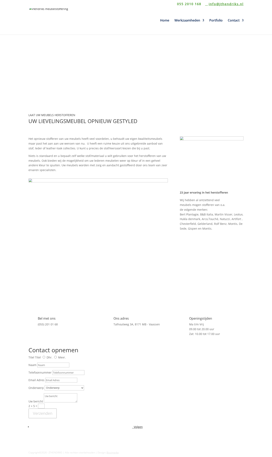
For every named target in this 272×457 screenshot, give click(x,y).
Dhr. (49, 357)
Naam (32, 365)
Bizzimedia (113, 452)
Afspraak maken (221, 67)
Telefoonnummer (40, 372)
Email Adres (36, 380)
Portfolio (216, 21)
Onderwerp (36, 387)
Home (164, 21)
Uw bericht (35, 401)
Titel (31, 357)
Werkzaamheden (187, 21)
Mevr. (62, 357)
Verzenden (42, 413)
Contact (234, 21)
